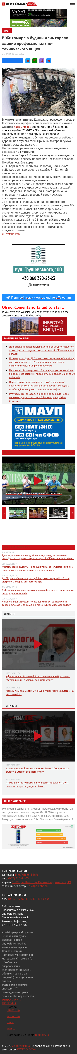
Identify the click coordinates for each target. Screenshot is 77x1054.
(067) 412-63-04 (40, 898)
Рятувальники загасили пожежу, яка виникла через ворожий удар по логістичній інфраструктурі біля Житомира (39, 397)
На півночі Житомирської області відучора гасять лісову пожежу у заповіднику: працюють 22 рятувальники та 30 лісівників (42, 374)
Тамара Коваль (37, 885)
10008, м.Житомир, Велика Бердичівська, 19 (41, 882)
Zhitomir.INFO (21, 1045)
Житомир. (22, 126)
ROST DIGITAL (27, 1049)
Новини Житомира (17, 547)
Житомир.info (11, 233)
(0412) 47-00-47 (18, 898)
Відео (8, 452)
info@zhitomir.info (26, 874)
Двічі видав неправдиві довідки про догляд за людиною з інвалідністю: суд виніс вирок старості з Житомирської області (41, 350)
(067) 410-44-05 (18, 878)
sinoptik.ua (42, 1034)
